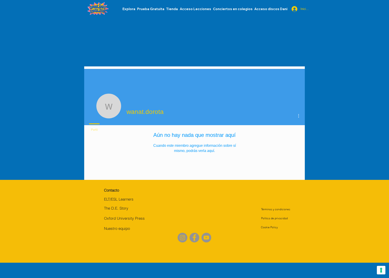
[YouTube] (206, 237)
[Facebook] (194, 237)
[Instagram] (182, 237)
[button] (270, 9)
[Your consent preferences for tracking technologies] (381, 270)
